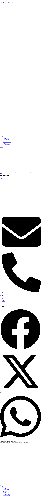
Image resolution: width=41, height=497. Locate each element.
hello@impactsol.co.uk (10, 2)
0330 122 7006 (3, 2)
